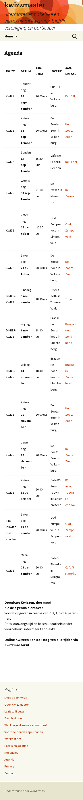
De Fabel (71, 162)
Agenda (9, 759)
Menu (8, 36)
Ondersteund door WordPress (24, 791)
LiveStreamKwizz (15, 698)
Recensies (11, 753)
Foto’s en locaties (16, 746)
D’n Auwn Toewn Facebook (70, 492)
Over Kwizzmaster (16, 705)
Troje (68, 299)
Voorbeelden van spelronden (23, 732)
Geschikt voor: (14, 718)
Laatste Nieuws (14, 711)
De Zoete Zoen (69, 130)
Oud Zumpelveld (70, 230)
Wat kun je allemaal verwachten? (25, 725)
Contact (9, 773)
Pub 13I (70, 96)
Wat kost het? (13, 739)
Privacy (9, 766)
